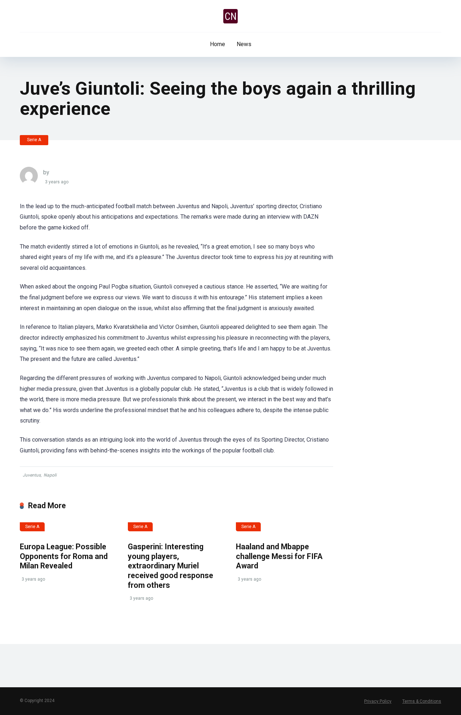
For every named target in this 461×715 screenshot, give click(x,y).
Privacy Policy (377, 701)
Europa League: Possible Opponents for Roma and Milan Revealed (64, 556)
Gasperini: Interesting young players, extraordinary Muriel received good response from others (170, 566)
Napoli (50, 475)
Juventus (32, 475)
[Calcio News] (230, 16)
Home (217, 44)
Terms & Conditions (421, 701)
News (244, 44)
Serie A (34, 139)
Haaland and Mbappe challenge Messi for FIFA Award (279, 556)
